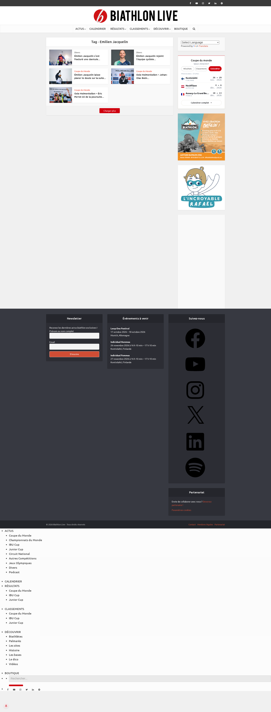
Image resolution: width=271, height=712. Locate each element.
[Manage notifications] (6, 705)
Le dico (13, 659)
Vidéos (13, 664)
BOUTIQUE (181, 29)
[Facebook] (195, 349)
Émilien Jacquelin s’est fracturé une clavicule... (87, 57)
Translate (203, 45)
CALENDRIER (97, 29)
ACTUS (79, 29)
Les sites (14, 645)
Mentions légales (205, 524)
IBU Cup (14, 544)
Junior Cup (16, 549)
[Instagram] (195, 400)
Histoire (14, 650)
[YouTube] (195, 375)
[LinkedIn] (195, 452)
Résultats (187, 68)
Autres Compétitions (22, 558)
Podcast (14, 572)
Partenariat (220, 524)
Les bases (15, 654)
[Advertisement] (201, 262)
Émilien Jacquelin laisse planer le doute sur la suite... (90, 76)
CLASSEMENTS (139, 29)
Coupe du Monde (82, 71)
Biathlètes (15, 636)
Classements (201, 68)
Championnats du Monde (25, 540)
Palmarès (15, 641)
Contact (192, 524)
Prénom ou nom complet (61, 331)
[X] (195, 426)
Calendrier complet (200, 102)
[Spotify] (195, 478)
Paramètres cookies (181, 510)
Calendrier (215, 68)
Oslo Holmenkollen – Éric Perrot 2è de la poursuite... (89, 95)
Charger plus (110, 110)
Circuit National (19, 553)
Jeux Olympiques (20, 563)
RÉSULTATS (117, 29)
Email (52, 342)
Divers (77, 52)
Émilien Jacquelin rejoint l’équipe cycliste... (150, 57)
